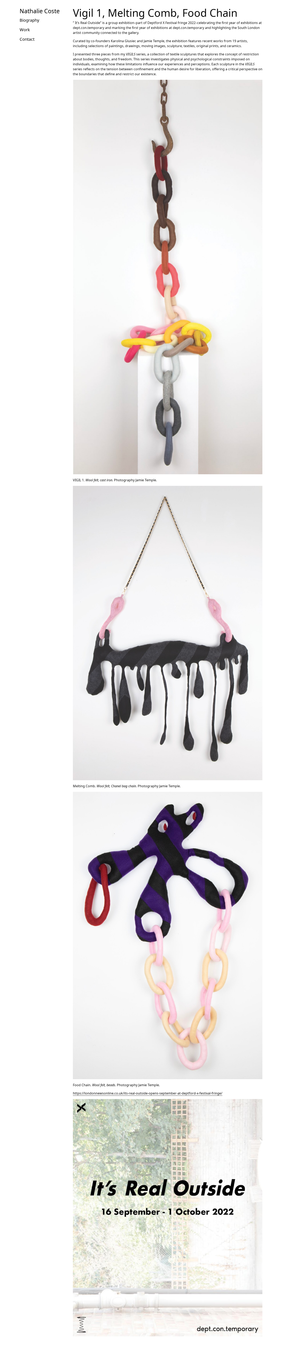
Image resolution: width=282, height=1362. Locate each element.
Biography (29, 20)
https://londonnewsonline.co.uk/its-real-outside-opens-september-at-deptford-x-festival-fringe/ (147, 1093)
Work (25, 29)
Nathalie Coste (40, 11)
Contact (27, 39)
